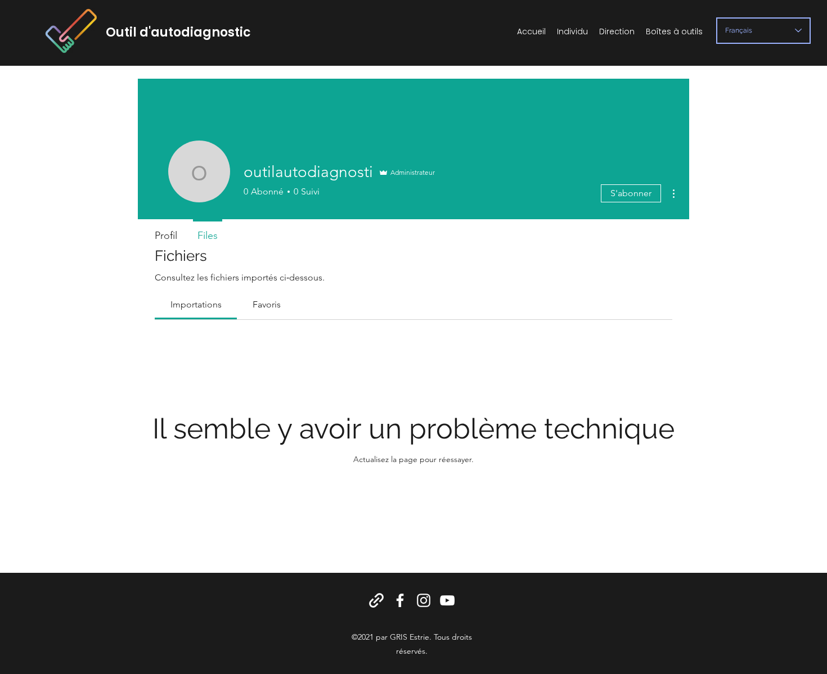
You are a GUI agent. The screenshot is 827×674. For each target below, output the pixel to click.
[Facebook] (400, 600)
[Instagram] (424, 600)
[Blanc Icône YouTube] (447, 600)
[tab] (196, 304)
